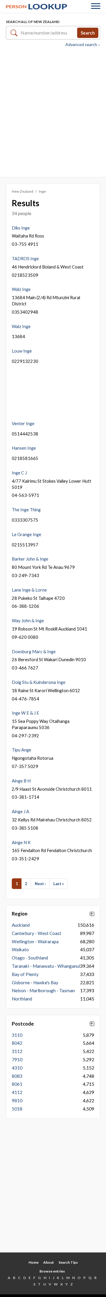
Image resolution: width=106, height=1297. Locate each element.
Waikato (20, 949)
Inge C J (19, 472)
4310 (17, 1067)
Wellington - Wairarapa (35, 941)
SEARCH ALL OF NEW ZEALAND (32, 21)
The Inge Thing (26, 509)
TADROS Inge (25, 258)
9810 (17, 1100)
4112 (17, 1092)
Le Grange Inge (26, 534)
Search (88, 32)
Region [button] (19, 914)
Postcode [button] (23, 1024)
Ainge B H (21, 780)
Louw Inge (22, 350)
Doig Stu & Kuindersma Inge (38, 682)
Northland (22, 998)
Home (34, 1262)
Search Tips (68, 1262)
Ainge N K (21, 842)
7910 (17, 1059)
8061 (17, 1084)
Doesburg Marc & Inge (34, 651)
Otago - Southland (30, 957)
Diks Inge (21, 227)
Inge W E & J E (25, 712)
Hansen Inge (24, 448)
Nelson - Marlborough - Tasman (43, 990)
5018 (17, 1108)
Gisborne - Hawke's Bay (35, 982)
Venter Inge (23, 423)
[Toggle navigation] (95, 6)
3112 (17, 1051)
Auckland (21, 925)
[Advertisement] (53, 111)
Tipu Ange (21, 749)
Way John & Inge (28, 620)
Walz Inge (21, 289)
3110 (17, 1035)
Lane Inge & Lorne (29, 589)
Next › (40, 883)
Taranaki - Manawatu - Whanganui (46, 966)
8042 (17, 1043)
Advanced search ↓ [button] (82, 44)
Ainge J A (20, 811)
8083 (17, 1076)
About (48, 1262)
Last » (58, 883)
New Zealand (22, 191)
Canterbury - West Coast (36, 933)
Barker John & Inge (30, 558)
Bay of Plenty (25, 974)
